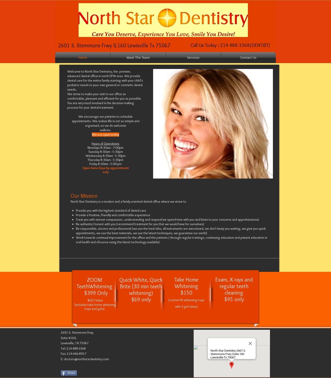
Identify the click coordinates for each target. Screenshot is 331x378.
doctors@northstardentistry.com (86, 359)
